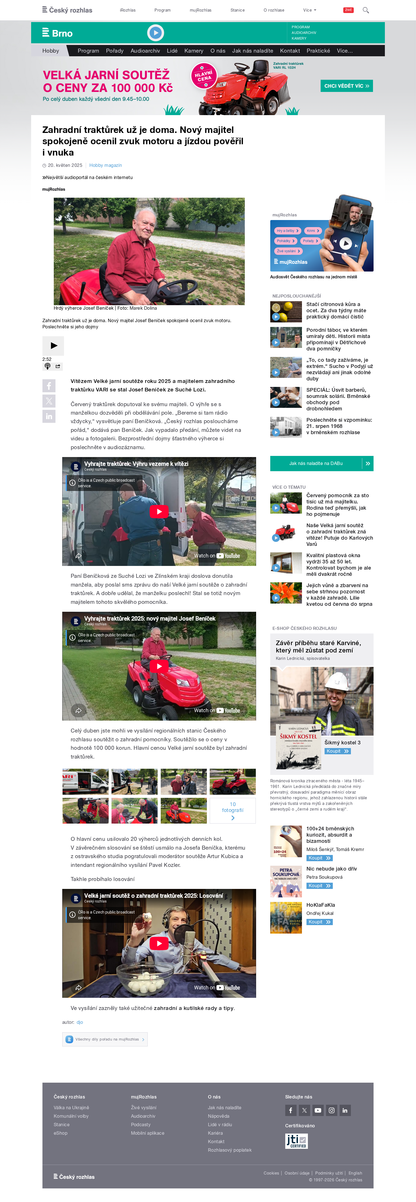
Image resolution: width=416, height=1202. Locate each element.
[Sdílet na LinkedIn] (48, 416)
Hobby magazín (105, 165)
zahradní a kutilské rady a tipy (193, 1008)
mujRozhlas (201, 10)
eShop (60, 1133)
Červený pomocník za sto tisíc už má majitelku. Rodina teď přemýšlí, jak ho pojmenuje (337, 504)
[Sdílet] (58, 367)
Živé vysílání (286, 251)
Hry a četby (285, 231)
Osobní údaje (297, 1173)
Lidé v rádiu (220, 1124)
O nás (218, 51)
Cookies (271, 1173)
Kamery (299, 38)
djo (80, 1022)
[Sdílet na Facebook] (48, 385)
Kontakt (290, 51)
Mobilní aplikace (148, 1133)
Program (163, 10)
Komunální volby (71, 1116)
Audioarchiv (304, 33)
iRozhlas (128, 10)
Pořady (115, 51)
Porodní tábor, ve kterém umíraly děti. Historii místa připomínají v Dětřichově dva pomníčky (338, 339)
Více (345, 51)
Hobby (50, 51)
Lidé (172, 51)
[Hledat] (366, 10)
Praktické (318, 51)
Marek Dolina (143, 308)
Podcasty (141, 1124)
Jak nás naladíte (252, 51)
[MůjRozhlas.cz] (53, 190)
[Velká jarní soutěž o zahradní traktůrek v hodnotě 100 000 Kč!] (208, 85)
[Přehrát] (53, 346)
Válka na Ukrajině (71, 1107)
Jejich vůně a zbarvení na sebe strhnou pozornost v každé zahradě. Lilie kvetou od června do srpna (339, 594)
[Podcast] (47, 367)
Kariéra (215, 1133)
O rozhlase (274, 10)
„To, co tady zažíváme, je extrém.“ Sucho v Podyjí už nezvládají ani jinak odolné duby (339, 369)
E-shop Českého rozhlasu (305, 628)
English (355, 1173)
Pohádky (283, 241)
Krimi (311, 231)
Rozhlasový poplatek (230, 1150)
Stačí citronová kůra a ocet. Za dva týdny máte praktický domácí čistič (336, 310)
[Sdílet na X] (48, 401)
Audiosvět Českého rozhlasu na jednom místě (313, 277)
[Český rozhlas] (67, 10)
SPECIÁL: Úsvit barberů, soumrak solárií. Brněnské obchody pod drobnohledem (338, 399)
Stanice (238, 10)
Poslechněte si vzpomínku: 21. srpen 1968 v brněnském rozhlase (339, 426)
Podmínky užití (329, 1173)
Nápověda (219, 1116)
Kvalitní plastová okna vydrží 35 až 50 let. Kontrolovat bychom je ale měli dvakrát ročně (338, 564)
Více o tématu (289, 487)
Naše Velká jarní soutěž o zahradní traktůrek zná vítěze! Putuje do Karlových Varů (339, 534)
